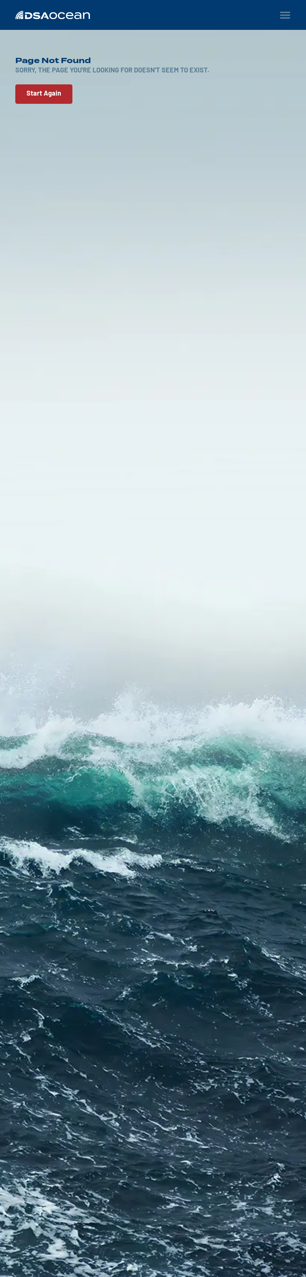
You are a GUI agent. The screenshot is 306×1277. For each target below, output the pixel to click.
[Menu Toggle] (285, 15)
